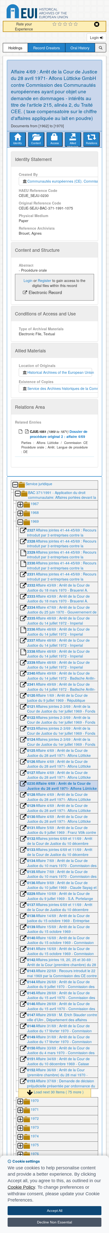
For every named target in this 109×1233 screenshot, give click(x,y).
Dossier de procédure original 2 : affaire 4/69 (58, 434)
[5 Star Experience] (76, 24)
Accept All (54, 1211)
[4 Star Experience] (71, 24)
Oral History (79, 47)
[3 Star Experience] (65, 24)
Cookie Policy (21, 1187)
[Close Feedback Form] (96, 24)
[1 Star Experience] (55, 24)
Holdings (15, 47)
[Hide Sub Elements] (15, 485)
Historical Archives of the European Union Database (51, 12)
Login (95, 37)
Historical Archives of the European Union (59, 372)
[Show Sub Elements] (20, 505)
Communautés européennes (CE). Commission (64, 181)
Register (44, 280)
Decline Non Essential (54, 1222)
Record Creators (46, 47)
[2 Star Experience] (60, 24)
